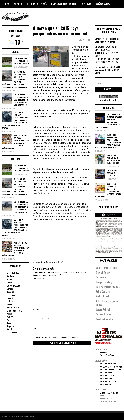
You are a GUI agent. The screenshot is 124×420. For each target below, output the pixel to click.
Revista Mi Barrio (107, 384)
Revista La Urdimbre (108, 381)
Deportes (10, 291)
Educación (11, 295)
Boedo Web (104, 352)
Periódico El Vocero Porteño (111, 366)
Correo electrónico (41, 319)
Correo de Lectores (14, 285)
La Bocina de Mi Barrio (109, 392)
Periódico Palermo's (108, 372)
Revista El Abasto (107, 375)
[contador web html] (108, 97)
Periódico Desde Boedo (109, 363)
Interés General (13, 307)
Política (10, 316)
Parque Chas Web (107, 355)
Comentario (38, 279)
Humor (9, 304)
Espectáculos (12, 298)
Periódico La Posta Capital (110, 369)
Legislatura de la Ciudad (16, 310)
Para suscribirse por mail (64, 3)
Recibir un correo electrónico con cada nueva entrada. (57, 338)
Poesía (9, 313)
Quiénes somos (103, 3)
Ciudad (9, 282)
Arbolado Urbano (13, 273)
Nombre (37, 309)
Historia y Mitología (37, 3)
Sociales (10, 329)
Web (34, 328)
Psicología (11, 320)
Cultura (10, 288)
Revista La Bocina (107, 378)
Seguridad (11, 326)
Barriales (10, 276)
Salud (9, 323)
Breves (9, 279)
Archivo (18, 3)
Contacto (86, 3)
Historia (10, 301)
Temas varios (12, 332)
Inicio (6, 3)
